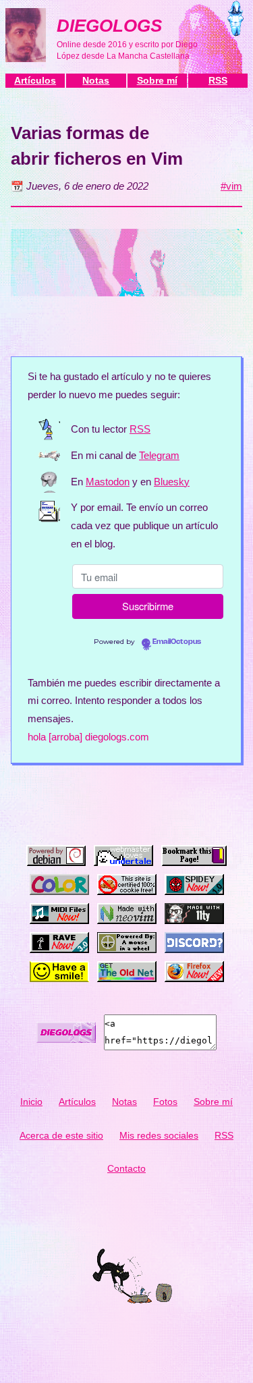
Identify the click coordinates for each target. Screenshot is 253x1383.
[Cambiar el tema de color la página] (236, 22)
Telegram (159, 455)
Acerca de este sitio (61, 1135)
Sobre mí (157, 80)
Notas (95, 80)
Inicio (31, 1101)
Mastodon (108, 482)
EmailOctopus (176, 642)
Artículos (35, 80)
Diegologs (109, 25)
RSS (217, 80)
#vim (231, 186)
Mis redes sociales (158, 1135)
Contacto (126, 1168)
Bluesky (172, 482)
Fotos (165, 1101)
